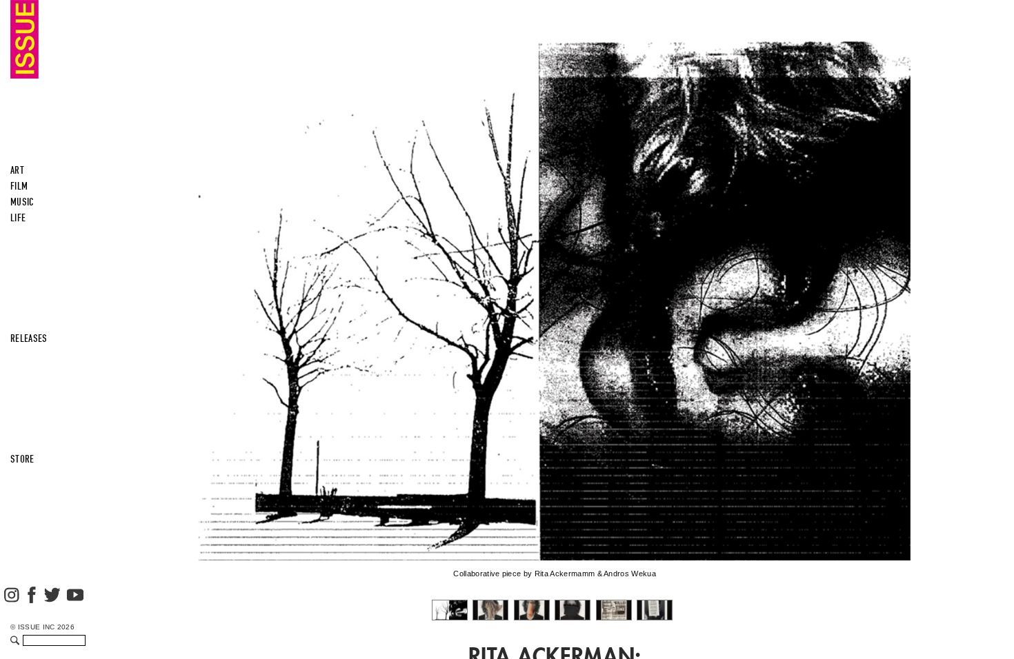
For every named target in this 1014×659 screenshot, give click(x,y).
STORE (22, 459)
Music (22, 202)
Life (18, 218)
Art (17, 170)
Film (19, 186)
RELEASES (29, 338)
